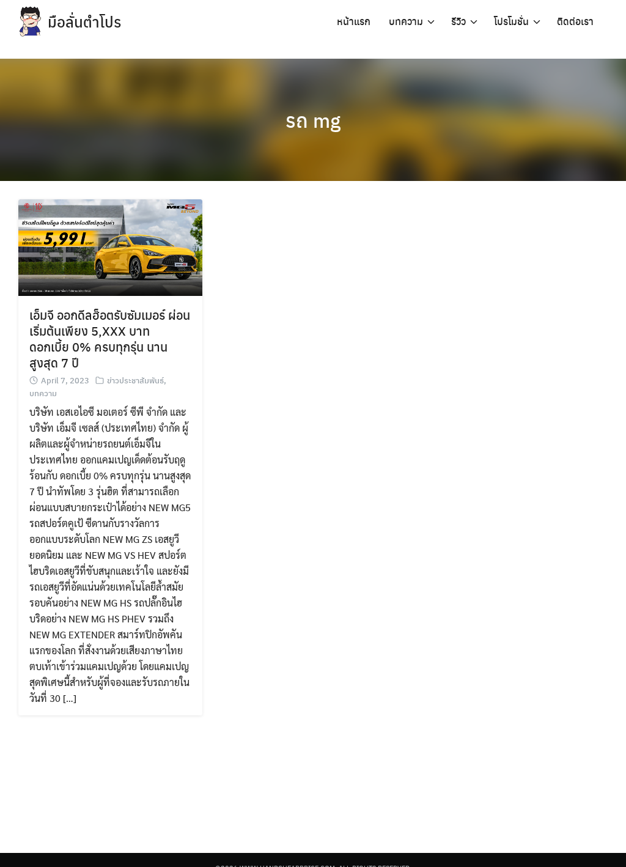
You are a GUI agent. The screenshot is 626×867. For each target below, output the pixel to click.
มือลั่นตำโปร (84, 21)
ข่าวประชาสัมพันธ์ (135, 380)
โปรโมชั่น (511, 21)
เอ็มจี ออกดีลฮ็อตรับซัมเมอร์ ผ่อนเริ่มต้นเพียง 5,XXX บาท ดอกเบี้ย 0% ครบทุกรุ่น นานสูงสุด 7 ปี (109, 338)
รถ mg (313, 120)
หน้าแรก (353, 21)
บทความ (406, 21)
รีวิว (458, 21)
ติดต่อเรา (575, 21)
